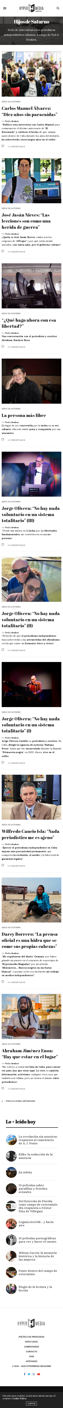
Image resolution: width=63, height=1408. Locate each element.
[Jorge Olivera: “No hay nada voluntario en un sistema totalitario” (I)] (31, 684)
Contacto (31, 1351)
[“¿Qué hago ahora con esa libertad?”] (31, 285)
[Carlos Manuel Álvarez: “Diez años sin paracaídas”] (31, 74)
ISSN (31, 1356)
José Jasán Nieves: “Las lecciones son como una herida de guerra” (26, 221)
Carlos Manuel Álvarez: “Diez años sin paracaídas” (30, 111)
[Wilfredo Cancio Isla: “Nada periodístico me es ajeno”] (31, 797)
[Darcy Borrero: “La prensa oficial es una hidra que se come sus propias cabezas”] (31, 900)
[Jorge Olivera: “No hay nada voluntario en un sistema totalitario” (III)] (31, 474)
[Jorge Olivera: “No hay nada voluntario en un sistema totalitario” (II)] (31, 579)
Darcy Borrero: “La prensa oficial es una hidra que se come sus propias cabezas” (30, 940)
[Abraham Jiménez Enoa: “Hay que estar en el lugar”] (31, 1016)
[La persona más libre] (31, 381)
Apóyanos (31, 1361)
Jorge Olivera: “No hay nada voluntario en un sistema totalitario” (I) (31, 725)
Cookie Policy (19, 1398)
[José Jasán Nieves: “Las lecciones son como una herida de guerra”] (31, 180)
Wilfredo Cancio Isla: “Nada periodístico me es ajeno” (30, 834)
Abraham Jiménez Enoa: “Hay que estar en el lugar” (30, 1054)
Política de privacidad (31, 1337)
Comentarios (31, 1347)
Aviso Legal (31, 1342)
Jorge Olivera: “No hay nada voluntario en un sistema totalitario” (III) (31, 514)
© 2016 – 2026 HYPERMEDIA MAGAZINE (31, 1366)
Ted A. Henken (12, 121)
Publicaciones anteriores (20, 1101)
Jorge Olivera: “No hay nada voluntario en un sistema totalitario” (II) (31, 619)
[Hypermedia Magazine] (31, 8)
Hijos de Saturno (11, 102)
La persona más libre (24, 415)
